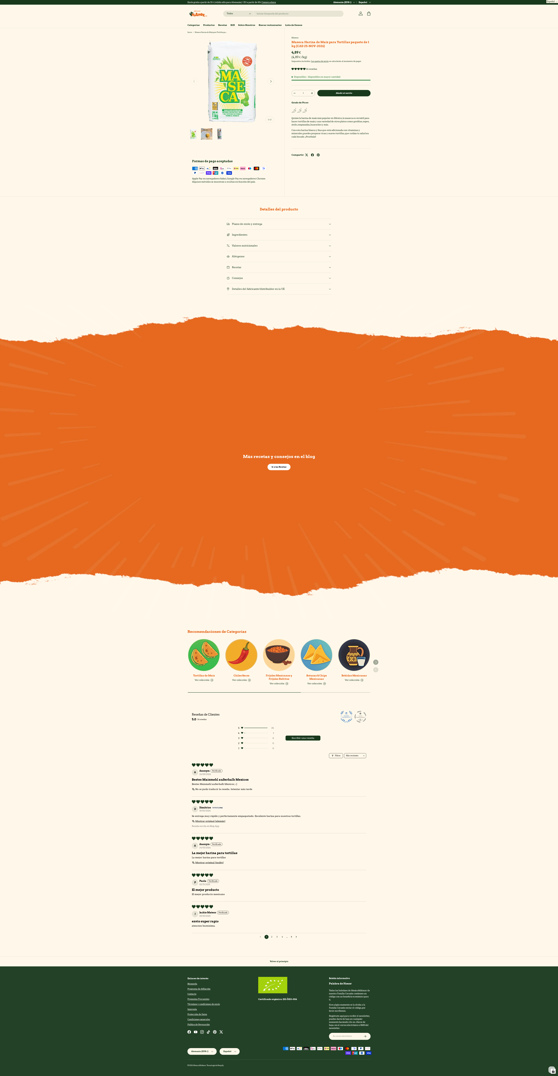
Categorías (193, 25)
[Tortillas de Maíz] (204, 655)
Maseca (294, 37)
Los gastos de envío (320, 61)
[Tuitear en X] (307, 155)
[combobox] (283, 14)
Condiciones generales (198, 1019)
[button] (369, 13)
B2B (232, 25)
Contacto (191, 994)
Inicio (189, 32)
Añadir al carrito (344, 93)
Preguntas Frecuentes (198, 999)
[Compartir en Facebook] (312, 155)
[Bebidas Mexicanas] (354, 655)
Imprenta (192, 1009)
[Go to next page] (297, 937)
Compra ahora (269, 2)
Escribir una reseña (303, 738)
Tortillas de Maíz (204, 675)
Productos (209, 25)
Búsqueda (192, 984)
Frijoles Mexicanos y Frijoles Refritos (279, 677)
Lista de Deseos (293, 25)
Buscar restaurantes (270, 25)
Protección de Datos (197, 1014)
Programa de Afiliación (198, 989)
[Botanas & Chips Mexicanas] (316, 655)
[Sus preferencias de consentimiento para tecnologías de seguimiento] (553, 1071)
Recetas (222, 25)
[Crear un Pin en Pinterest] (318, 155)
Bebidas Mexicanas (354, 675)
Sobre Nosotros (246, 25)
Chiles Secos (241, 675)
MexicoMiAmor (199, 1065)
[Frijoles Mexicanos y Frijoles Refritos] (279, 655)
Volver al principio (279, 961)
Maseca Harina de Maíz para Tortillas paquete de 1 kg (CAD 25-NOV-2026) (211, 32)
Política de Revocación (198, 1024)
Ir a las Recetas (279, 467)
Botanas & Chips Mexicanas (316, 677)
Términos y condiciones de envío (203, 1004)
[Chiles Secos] (241, 655)
